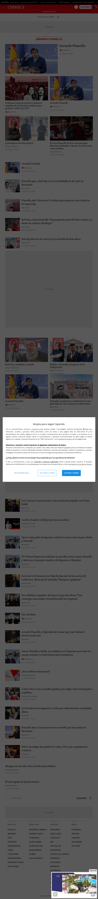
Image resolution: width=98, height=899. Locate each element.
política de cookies (65, 439)
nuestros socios (37, 429)
